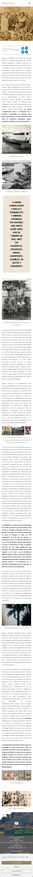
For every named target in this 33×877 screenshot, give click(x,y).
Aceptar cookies (16, 862)
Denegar (16, 867)
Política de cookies (16, 874)
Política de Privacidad (16, 851)
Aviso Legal (7, 853)
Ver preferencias (16, 871)
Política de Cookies (23, 853)
